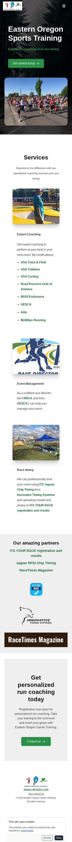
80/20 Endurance (32, 296)
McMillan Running (33, 320)
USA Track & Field (33, 262)
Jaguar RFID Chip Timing (36, 563)
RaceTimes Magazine (36, 570)
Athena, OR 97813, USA (36, 789)
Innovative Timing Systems (36, 494)
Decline (47, 838)
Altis (24, 312)
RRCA (27, 398)
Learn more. (27, 830)
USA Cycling (29, 276)
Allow (59, 838)
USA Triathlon (30, 269)
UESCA (26, 304)
